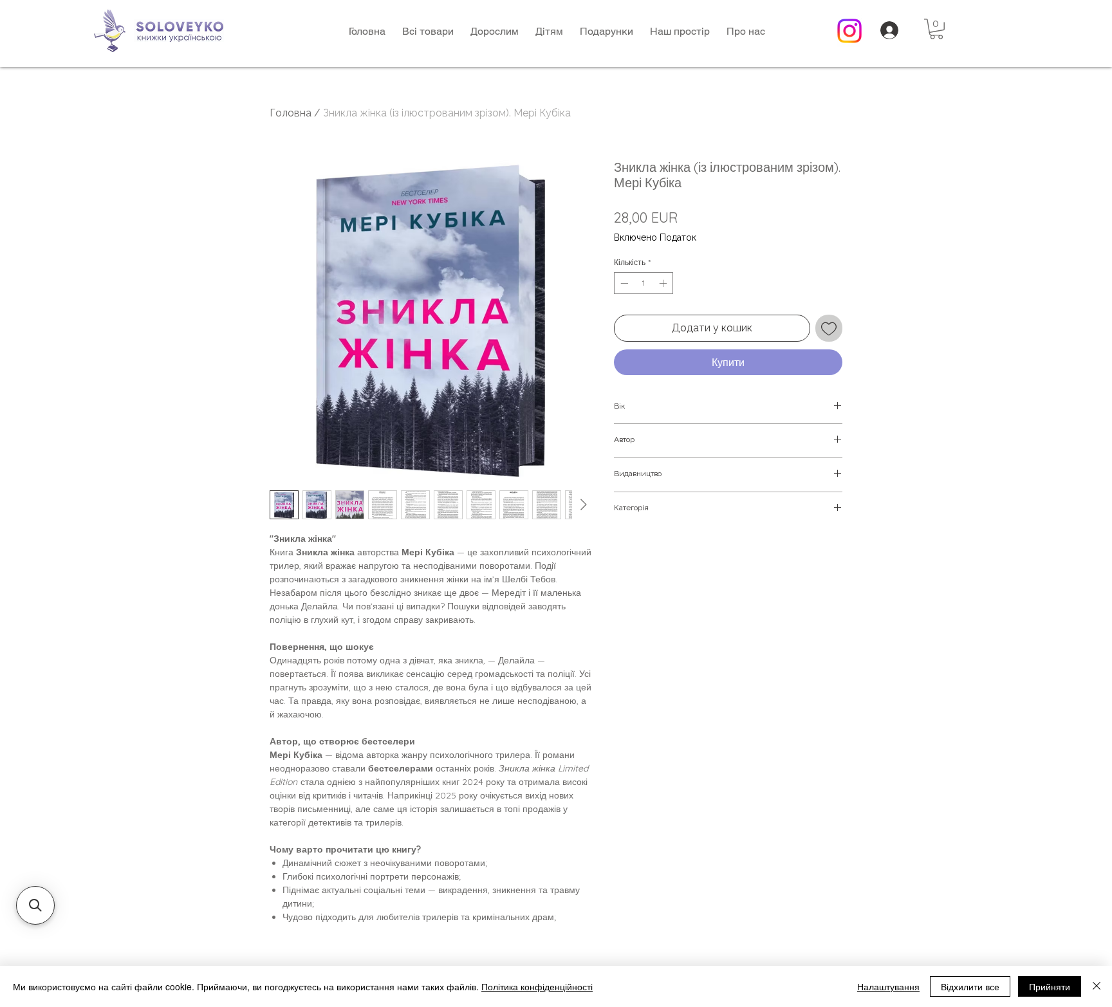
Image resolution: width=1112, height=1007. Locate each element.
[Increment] (664, 283)
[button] (494, 31)
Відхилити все (970, 986)
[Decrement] (623, 283)
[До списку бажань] (828, 328)
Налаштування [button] (888, 986)
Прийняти (1049, 986)
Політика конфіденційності (537, 986)
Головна (290, 113)
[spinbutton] (643, 283)
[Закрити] (1096, 986)
